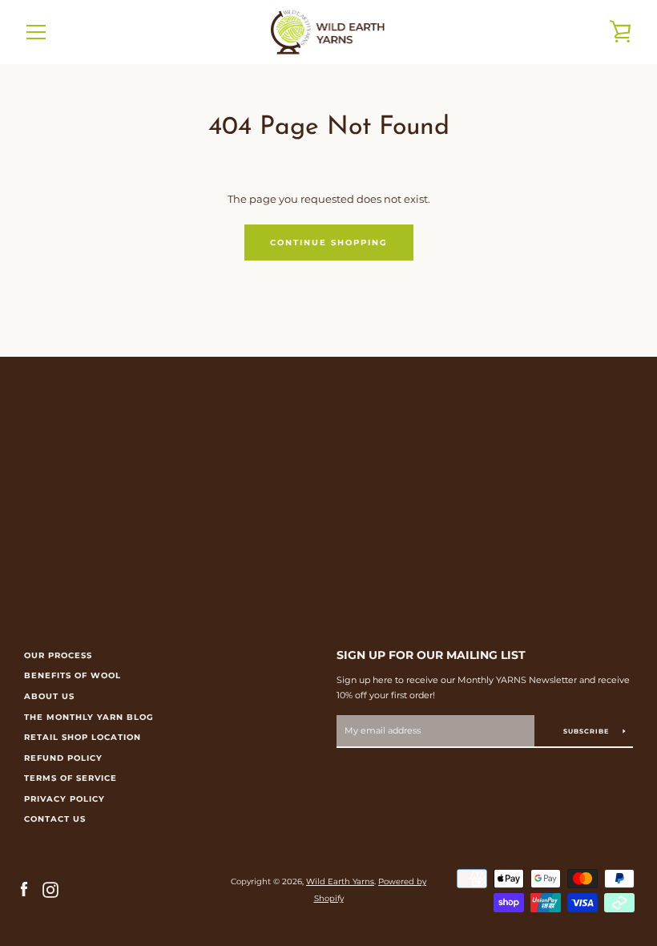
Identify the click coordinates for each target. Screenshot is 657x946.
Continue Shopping (329, 242)
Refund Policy (63, 758)
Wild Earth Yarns (340, 881)
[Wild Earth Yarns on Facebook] (24, 889)
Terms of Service (70, 778)
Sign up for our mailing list (431, 655)
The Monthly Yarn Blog (89, 717)
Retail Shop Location (82, 737)
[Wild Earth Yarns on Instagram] (50, 889)
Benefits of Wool (72, 675)
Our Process (58, 655)
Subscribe (587, 731)
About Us (49, 696)
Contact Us (55, 819)
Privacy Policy (64, 798)
